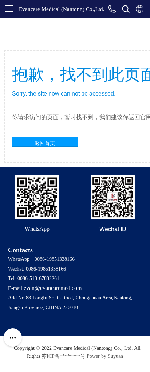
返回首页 (45, 142)
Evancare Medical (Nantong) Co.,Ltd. (61, 9)
